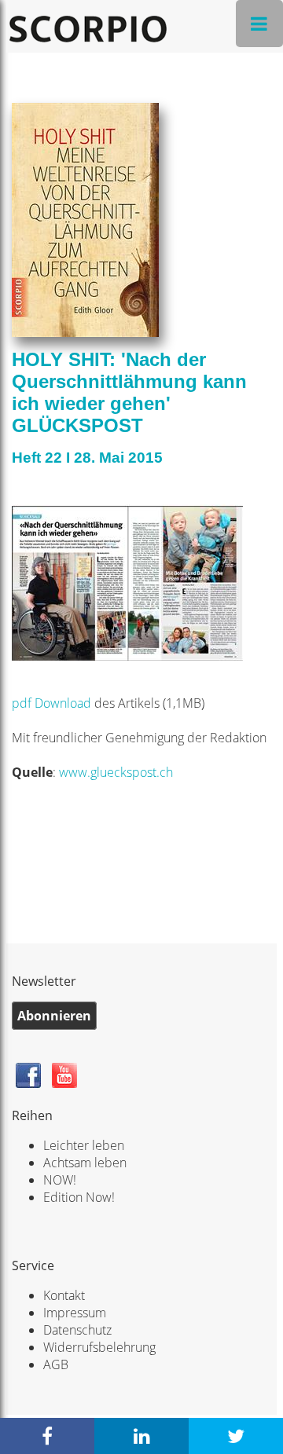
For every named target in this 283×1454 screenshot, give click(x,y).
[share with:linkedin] (141, 1436)
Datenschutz (77, 1330)
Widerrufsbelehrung (99, 1347)
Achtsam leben (85, 1162)
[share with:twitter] (236, 1436)
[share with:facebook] (47, 1436)
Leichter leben (83, 1145)
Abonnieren (54, 1015)
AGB (55, 1364)
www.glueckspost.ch (116, 772)
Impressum (74, 1312)
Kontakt (64, 1295)
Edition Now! (79, 1197)
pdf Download (51, 703)
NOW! (59, 1179)
